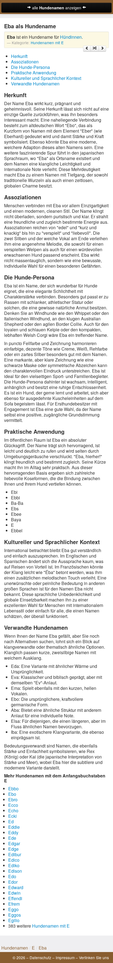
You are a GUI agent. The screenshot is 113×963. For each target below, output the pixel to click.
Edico (13, 860)
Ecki (12, 816)
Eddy (13, 832)
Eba (43, 948)
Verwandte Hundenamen (35, 83)
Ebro (13, 799)
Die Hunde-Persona (30, 67)
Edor (13, 882)
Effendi (15, 898)
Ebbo (13, 788)
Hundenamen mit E (47, 42)
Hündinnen (71, 37)
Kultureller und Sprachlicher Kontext (46, 78)
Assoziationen (25, 61)
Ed (11, 821)
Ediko (13, 865)
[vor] (102, 49)
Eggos (14, 915)
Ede (12, 838)
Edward (15, 887)
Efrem (14, 904)
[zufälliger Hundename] (95, 49)
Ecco (13, 805)
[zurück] (87, 49)
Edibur (14, 854)
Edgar (14, 843)
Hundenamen (14, 948)
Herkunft (19, 56)
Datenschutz (40, 957)
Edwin (14, 893)
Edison (15, 871)
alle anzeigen (56, 7)
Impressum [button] (65, 957)
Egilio (13, 920)
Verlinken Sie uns (94, 957)
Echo (13, 810)
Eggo (13, 909)
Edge (13, 849)
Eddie (14, 827)
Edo (12, 876)
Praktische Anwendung (33, 72)
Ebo (12, 794)
